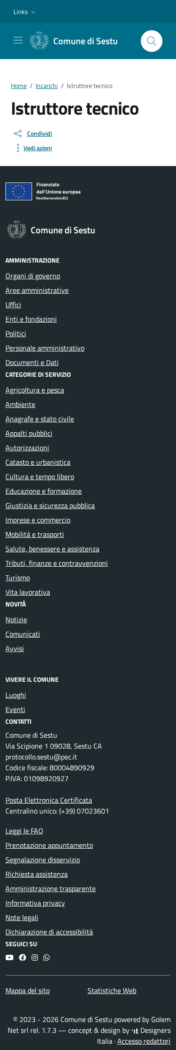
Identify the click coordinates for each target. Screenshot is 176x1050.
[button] (25, 11)
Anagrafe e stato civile (39, 418)
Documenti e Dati (32, 362)
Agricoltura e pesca (34, 389)
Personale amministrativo (44, 347)
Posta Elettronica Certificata (48, 800)
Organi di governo (32, 275)
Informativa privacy (35, 902)
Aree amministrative (37, 290)
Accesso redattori (144, 1041)
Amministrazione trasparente (50, 888)
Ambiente (20, 404)
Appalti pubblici (28, 433)
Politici (15, 333)
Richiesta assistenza (36, 874)
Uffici (13, 304)
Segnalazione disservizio (42, 859)
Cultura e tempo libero (39, 476)
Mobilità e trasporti (34, 534)
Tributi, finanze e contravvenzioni (56, 563)
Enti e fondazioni (31, 319)
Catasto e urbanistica (37, 462)
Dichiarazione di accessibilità (49, 931)
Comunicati (22, 634)
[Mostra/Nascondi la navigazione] (18, 40)
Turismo (17, 577)
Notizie (16, 619)
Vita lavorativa (27, 592)
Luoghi (15, 694)
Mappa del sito (27, 990)
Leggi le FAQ (24, 830)
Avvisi (14, 648)
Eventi (15, 709)
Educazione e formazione (43, 491)
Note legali (21, 917)
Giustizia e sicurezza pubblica (50, 505)
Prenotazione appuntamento (49, 845)
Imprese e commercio (37, 519)
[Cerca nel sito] (151, 41)
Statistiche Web (112, 990)
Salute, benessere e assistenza (52, 548)
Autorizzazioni (27, 447)
